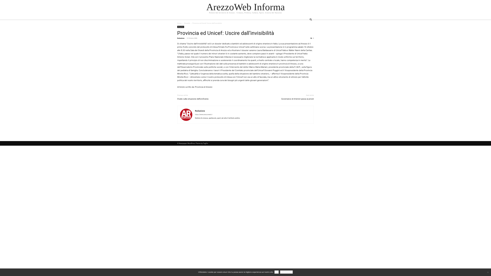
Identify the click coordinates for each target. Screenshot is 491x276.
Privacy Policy (286, 272)
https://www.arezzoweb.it (203, 114)
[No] (488, 272)
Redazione (181, 38)
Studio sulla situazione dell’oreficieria (192, 99)
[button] (311, 20)
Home (179, 23)
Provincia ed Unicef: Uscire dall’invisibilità (225, 33)
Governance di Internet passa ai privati (297, 99)
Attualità (187, 23)
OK (276, 272)
